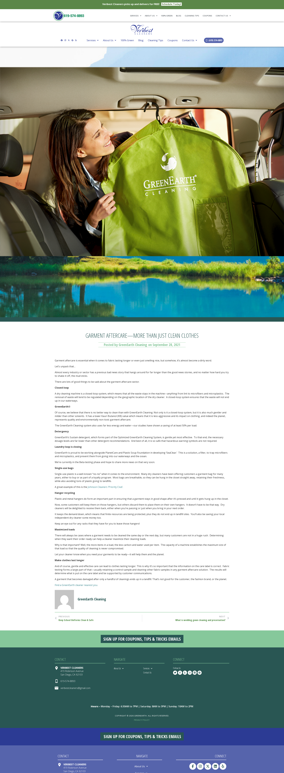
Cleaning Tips (192, 15)
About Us (150, 15)
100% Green (166, 15)
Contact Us (222, 15)
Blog (178, 15)
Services (134, 15)
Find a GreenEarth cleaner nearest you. (76, 585)
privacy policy (142, 720)
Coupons (207, 15)
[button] (92, 40)
